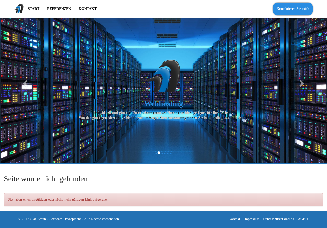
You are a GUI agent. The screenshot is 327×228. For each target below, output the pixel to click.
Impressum (252, 219)
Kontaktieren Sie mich (293, 9)
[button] (24, 81)
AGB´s (303, 219)
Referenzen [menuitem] (59, 9)
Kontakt (234, 219)
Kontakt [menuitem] (88, 9)
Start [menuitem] (33, 9)
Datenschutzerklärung (278, 219)
